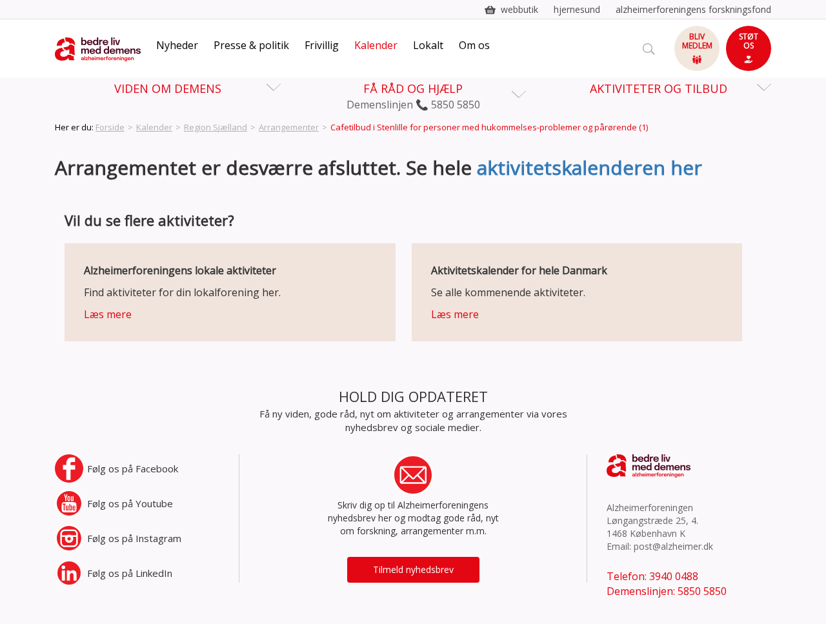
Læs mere (108, 314)
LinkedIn (129, 573)
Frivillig (322, 45)
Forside (110, 127)
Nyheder (177, 45)
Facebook (132, 468)
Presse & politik (251, 45)
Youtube (130, 503)
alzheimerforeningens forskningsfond (693, 9)
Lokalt (428, 45)
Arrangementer (289, 127)
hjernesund (577, 9)
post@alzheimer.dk (673, 546)
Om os (474, 45)
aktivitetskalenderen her (589, 167)
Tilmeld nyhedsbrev (413, 569)
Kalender (376, 45)
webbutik (519, 9)
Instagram (134, 538)
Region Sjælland (215, 127)
